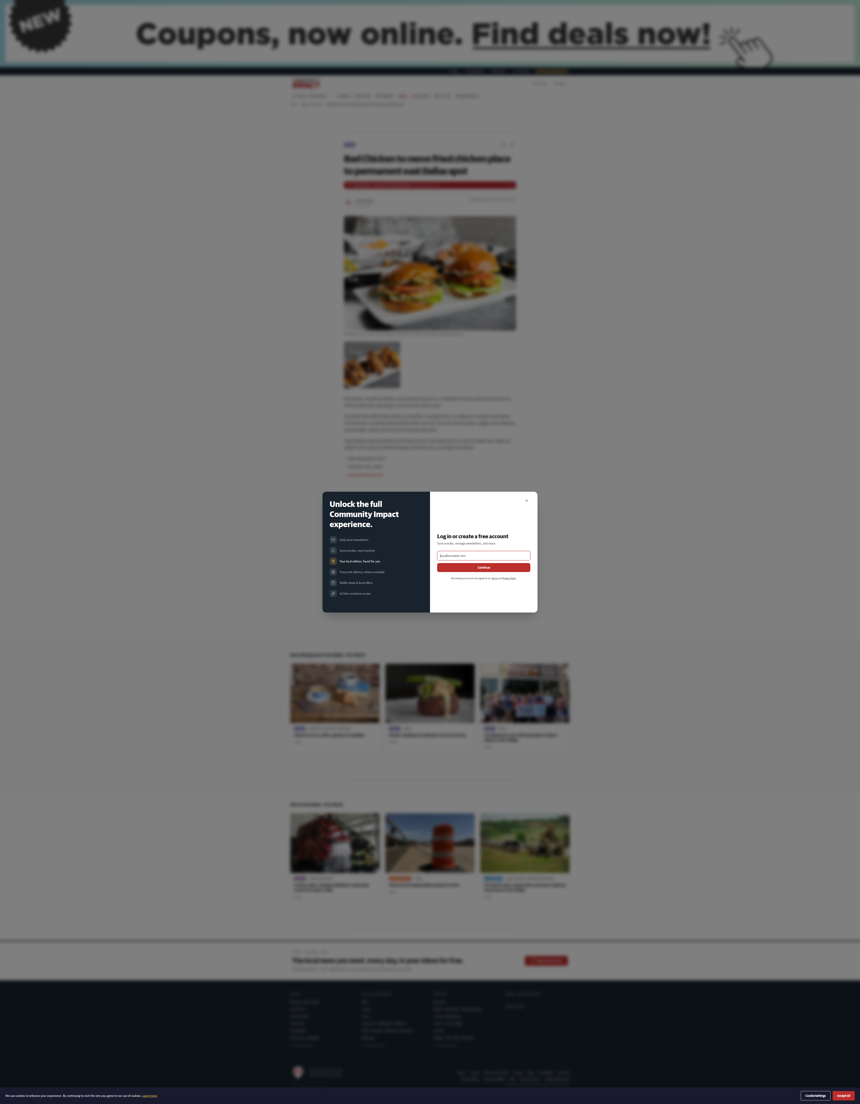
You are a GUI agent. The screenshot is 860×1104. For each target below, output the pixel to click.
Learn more (149, 1096)
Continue (484, 567)
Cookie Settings (815, 1096)
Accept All (843, 1096)
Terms (495, 578)
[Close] (526, 500)
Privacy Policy (509, 578)
